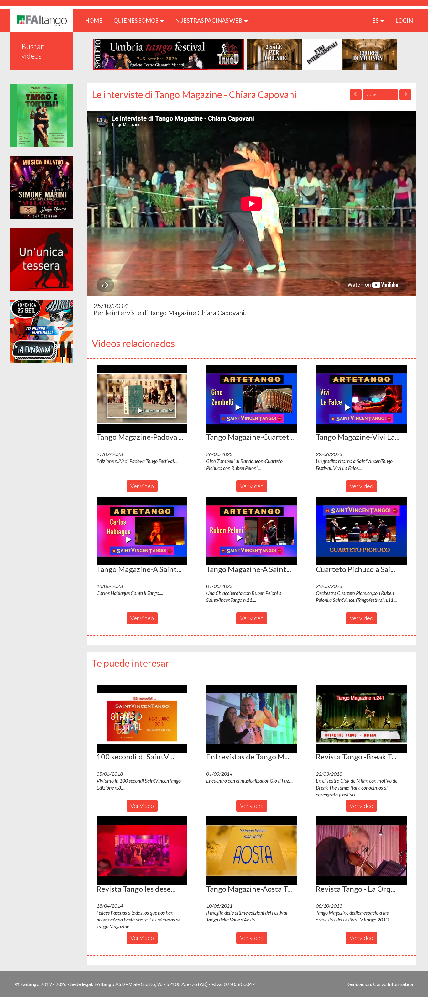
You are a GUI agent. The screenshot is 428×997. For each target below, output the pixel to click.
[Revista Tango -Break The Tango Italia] (361, 719)
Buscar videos (32, 51)
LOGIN (404, 20)
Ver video (142, 486)
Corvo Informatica (393, 984)
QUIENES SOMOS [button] (136, 20)
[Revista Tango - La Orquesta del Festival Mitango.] (361, 850)
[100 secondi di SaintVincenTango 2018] (142, 719)
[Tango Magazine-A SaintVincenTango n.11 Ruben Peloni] (251, 531)
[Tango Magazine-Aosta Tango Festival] (251, 850)
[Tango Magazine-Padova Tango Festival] (142, 399)
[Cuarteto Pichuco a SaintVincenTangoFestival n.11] (361, 531)
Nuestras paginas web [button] (209, 20)
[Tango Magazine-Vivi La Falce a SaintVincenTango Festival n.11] (361, 399)
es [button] (375, 20)
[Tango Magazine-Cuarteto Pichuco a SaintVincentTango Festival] (251, 399)
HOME (96, 20)
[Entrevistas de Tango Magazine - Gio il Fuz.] (251, 719)
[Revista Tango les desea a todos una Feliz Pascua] (142, 850)
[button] (142, 399)
